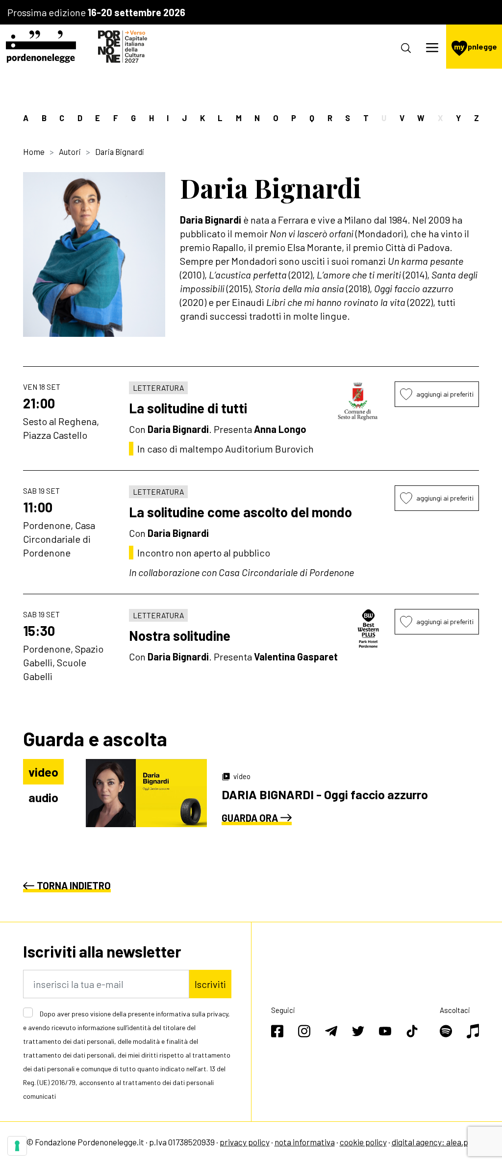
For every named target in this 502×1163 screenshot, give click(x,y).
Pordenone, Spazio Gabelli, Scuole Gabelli (63, 662)
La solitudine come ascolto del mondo (240, 512)
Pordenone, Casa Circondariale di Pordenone (59, 538)
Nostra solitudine (179, 635)
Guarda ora (250, 818)
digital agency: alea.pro (434, 1142)
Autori (70, 151)
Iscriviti (210, 984)
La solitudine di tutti (188, 408)
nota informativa (305, 1142)
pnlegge (475, 46)
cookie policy (363, 1142)
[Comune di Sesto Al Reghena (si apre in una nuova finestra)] (358, 401)
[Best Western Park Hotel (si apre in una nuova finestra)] (368, 628)
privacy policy (245, 1142)
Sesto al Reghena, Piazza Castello (61, 428)
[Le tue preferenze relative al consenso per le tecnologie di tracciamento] (17, 1146)
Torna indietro (74, 885)
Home (34, 151)
